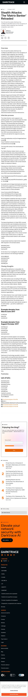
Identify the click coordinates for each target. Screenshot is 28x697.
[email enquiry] (14, 555)
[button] (24, 2)
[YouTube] (8, 555)
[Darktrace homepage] (11, 552)
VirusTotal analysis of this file (10, 399)
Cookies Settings (14, 690)
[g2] (11, 555)
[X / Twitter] (5, 555)
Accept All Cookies (14, 694)
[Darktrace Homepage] (8, 2)
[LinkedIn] (2, 555)
